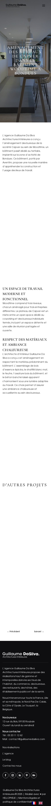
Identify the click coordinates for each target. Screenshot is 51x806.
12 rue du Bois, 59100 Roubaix (19, 722)
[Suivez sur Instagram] (13, 775)
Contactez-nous (12, 766)
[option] (41, 803)
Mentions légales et (29, 798)
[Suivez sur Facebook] (5, 775)
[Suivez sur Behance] (34, 775)
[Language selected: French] (38, 803)
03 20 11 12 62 (15, 735)
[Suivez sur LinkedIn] (20, 775)
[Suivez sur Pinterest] (27, 775)
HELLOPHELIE (9, 798)
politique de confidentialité (18, 802)
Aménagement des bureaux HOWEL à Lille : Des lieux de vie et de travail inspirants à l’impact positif (24, 573)
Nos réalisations (11, 747)
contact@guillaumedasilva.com (27, 739)
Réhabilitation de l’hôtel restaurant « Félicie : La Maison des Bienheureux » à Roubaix (23, 618)
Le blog (7, 760)
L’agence (8, 754)
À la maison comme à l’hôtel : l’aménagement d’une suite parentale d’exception (22, 528)
